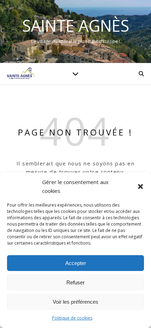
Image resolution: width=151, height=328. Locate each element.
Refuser (75, 282)
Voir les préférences (75, 302)
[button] (140, 186)
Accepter (75, 263)
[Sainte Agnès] (21, 73)
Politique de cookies (72, 318)
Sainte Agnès (75, 25)
